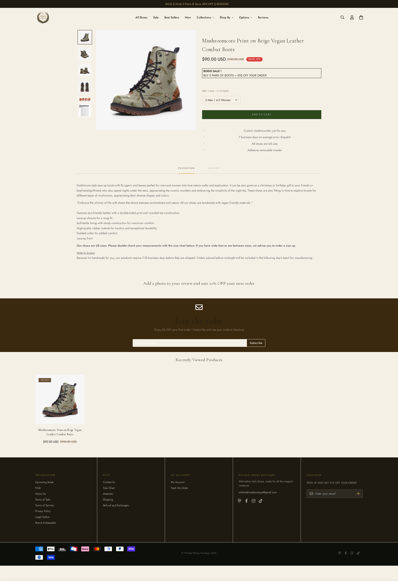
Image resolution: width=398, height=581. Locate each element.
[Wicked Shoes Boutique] (43, 17)
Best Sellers (171, 17)
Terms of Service (44, 505)
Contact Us (109, 482)
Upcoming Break (44, 482)
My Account (177, 482)
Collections (204, 17)
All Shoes (141, 17)
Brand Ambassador (45, 523)
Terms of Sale (42, 499)
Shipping (108, 499)
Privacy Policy (43, 511)
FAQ (37, 488)
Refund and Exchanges (116, 505)
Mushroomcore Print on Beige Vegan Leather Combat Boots (59, 432)
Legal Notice (42, 517)
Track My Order (179, 488)
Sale (156, 17)
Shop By (225, 17)
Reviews (263, 17)
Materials (108, 494)
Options (244, 17)
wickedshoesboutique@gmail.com (258, 492)
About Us (40, 494)
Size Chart (109, 488)
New (188, 17)
